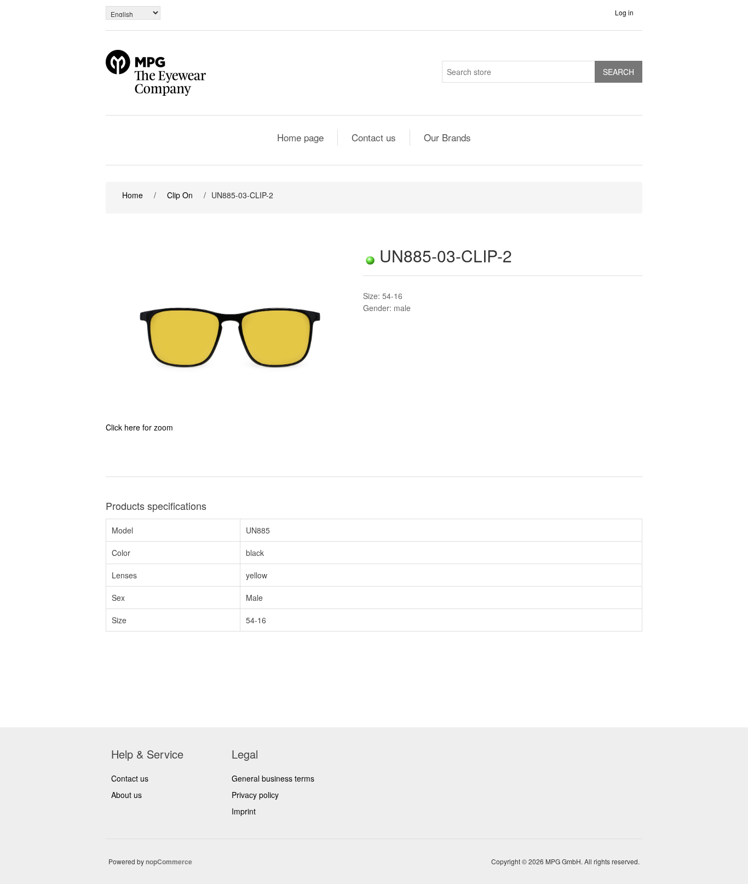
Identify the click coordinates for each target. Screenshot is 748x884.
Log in (624, 12)
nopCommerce (169, 861)
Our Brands (447, 137)
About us (126, 794)
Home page (300, 137)
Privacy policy (255, 794)
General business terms (273, 778)
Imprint (244, 811)
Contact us (374, 137)
